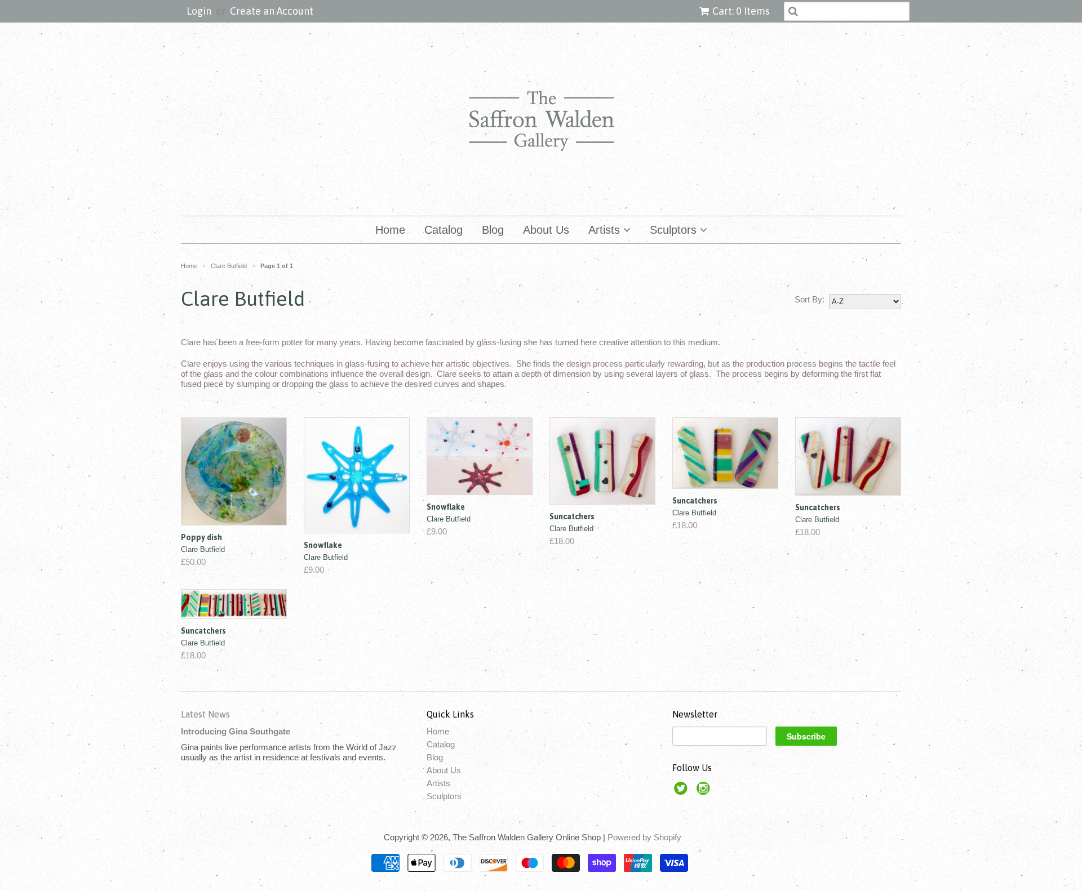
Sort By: (809, 299)
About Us (546, 230)
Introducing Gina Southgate (235, 731)
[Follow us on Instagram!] (705, 791)
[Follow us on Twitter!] (682, 791)
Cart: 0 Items (741, 11)
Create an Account (271, 11)
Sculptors (675, 230)
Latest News (205, 714)
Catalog (443, 230)
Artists (605, 230)
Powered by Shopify (644, 837)
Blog (493, 230)
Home (390, 230)
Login (199, 11)
